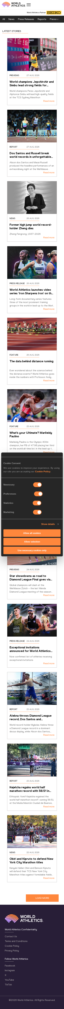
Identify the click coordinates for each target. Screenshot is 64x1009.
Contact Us (11, 936)
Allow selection (32, 541)
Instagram (10, 970)
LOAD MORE (42, 898)
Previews (54, 19)
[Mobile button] (29, 5)
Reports (42, 19)
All (3, 19)
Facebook (10, 965)
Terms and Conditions (16, 941)
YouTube (9, 979)
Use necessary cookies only (32, 550)
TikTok (8, 984)
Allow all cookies (32, 533)
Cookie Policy (42, 471)
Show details (48, 524)
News (11, 19)
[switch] (38, 493)
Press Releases (26, 19)
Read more (48, 101)
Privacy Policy (12, 950)
